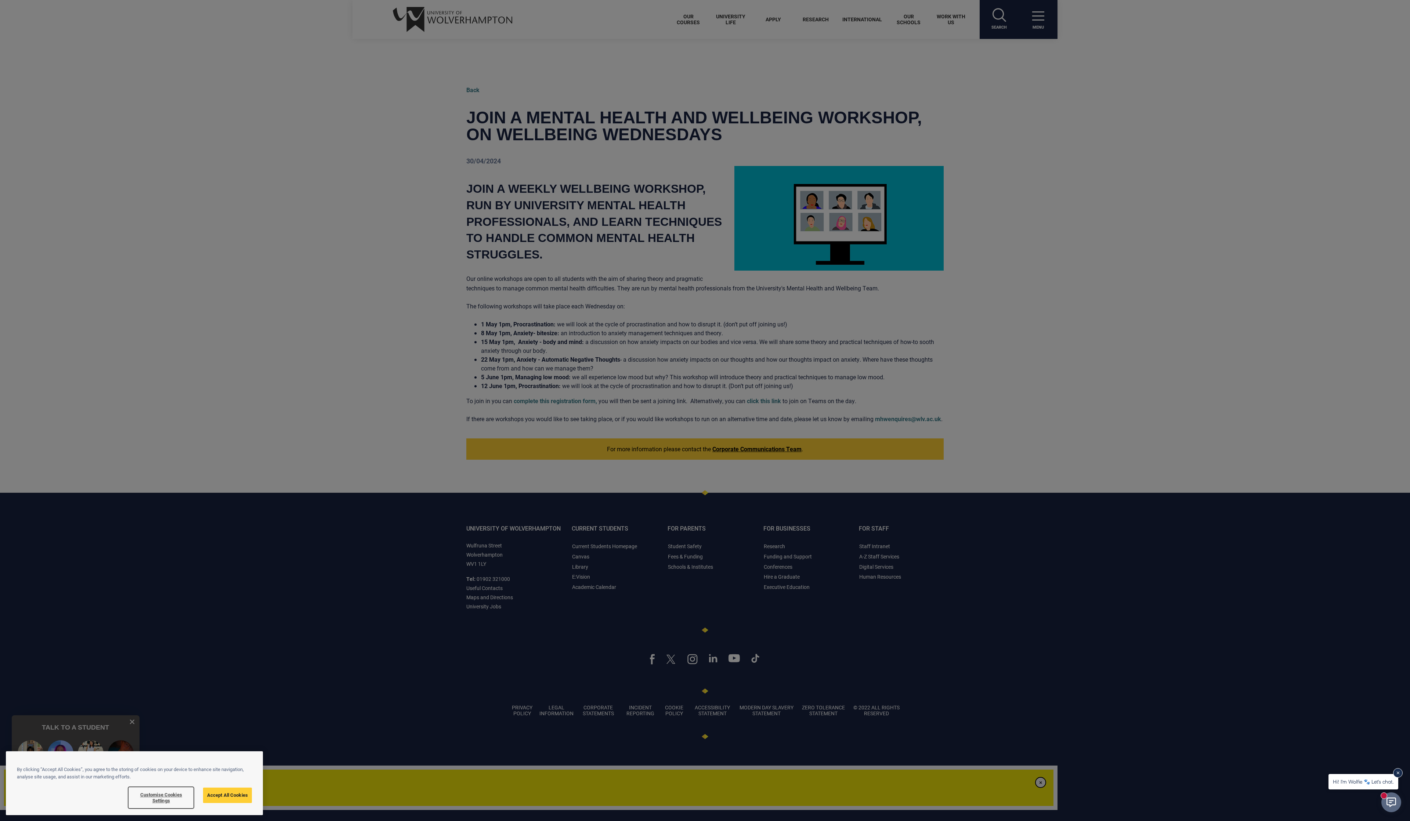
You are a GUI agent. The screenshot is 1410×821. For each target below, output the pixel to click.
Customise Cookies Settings (161, 797)
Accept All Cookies (227, 795)
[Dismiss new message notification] (1398, 773)
